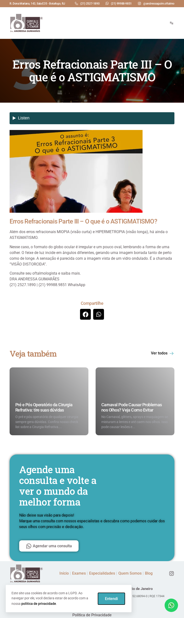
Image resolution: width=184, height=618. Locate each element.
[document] (92, 309)
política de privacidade (38, 604)
